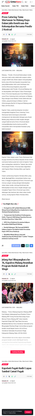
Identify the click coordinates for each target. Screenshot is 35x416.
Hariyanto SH (5, 39)
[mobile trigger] (3, 2)
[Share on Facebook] (6, 34)
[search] (22, 2)
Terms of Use (12, 412)
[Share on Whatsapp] (12, 34)
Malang (5, 13)
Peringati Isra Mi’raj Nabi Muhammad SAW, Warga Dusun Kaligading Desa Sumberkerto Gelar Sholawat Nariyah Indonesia (17, 210)
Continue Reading (17, 352)
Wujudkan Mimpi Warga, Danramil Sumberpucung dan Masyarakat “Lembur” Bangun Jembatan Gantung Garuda (17, 236)
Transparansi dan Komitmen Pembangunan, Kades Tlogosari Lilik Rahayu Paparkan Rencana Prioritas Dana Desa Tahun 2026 (17, 217)
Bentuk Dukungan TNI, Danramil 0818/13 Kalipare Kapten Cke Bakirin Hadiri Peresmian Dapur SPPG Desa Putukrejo (16, 229)
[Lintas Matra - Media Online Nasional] (13, 2)
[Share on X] (9, 34)
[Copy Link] (15, 34)
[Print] (31, 245)
